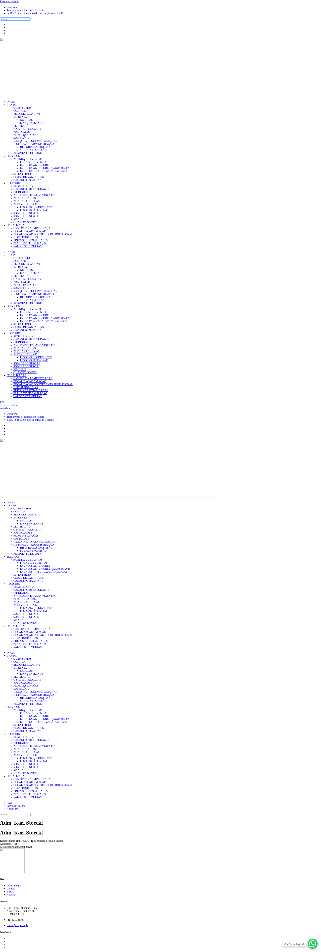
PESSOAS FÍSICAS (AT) (34, 360)
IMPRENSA (20, 267)
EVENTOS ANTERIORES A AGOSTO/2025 (45, 318)
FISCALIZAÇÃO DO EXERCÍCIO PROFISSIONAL (43, 384)
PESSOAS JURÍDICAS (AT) (36, 357)
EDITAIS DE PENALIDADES (30, 390)
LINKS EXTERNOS (31, 273)
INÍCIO (11, 251)
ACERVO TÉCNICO (25, 354)
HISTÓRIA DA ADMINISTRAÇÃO (33, 294)
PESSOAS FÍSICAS (24, 348)
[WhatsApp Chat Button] (313, 944)
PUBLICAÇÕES (22, 282)
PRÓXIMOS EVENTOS (33, 312)
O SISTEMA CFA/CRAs (27, 279)
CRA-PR (12, 254)
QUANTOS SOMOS (25, 372)
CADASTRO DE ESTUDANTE (31, 339)
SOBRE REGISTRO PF (26, 363)
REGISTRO (13, 333)
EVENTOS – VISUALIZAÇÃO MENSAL (44, 321)
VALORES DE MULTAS (27, 396)
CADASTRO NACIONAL (28, 330)
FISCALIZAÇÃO (16, 375)
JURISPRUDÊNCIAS (25, 387)
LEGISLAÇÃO (22, 276)
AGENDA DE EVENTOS (27, 309)
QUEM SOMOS (22, 257)
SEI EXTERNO (22, 324)
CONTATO (19, 260)
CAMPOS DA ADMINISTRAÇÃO (32, 378)
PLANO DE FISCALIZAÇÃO (30, 393)
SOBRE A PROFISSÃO (33, 300)
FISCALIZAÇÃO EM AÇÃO (29, 381)
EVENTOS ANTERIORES (35, 315)
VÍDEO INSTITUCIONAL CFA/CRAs (35, 291)
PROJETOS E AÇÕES (25, 285)
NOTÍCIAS (26, 270)
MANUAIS (19, 369)
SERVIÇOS (13, 306)
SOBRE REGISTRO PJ (26, 366)
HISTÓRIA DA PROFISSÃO (36, 297)
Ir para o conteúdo (9, 1)
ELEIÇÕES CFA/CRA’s (26, 263)
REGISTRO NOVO (24, 336)
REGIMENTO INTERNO (27, 303)
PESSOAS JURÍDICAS (26, 351)
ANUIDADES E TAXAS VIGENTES (34, 345)
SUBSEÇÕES (21, 288)
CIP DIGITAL (21, 342)
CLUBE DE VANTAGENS (28, 327)
